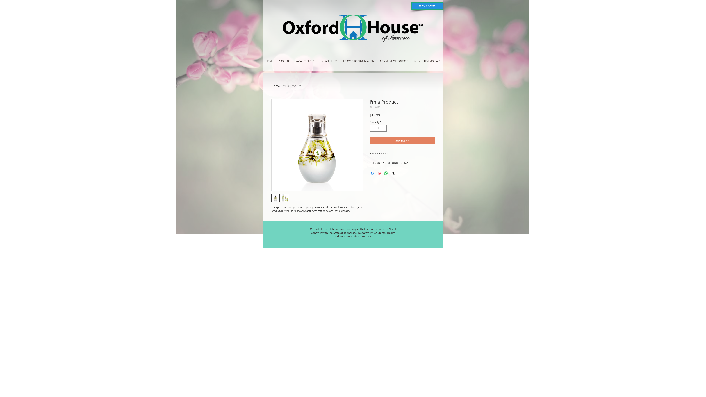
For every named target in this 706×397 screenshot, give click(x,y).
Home (275, 86)
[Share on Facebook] (372, 173)
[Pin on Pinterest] (379, 173)
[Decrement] (372, 128)
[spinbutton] (378, 128)
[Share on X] (393, 173)
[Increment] (384, 128)
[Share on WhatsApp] (386, 173)
